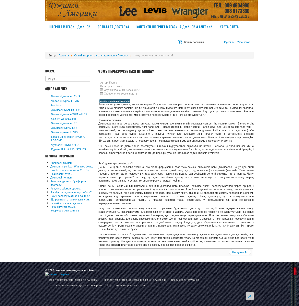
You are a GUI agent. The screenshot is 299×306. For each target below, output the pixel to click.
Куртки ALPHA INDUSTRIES (68, 149)
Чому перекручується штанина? (70, 196)
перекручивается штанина (115, 100)
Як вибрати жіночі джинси (66, 203)
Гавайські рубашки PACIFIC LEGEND (68, 138)
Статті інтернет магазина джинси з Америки (75, 285)
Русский (229, 42)
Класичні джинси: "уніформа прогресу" (68, 183)
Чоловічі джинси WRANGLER (69, 114)
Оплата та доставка (113, 27)
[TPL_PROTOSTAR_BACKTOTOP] (250, 296)
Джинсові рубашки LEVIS (66, 110)
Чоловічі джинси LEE (64, 123)
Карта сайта (229, 27)
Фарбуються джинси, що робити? (71, 192)
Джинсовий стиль (61, 174)
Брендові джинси (61, 163)
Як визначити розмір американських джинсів (65, 208)
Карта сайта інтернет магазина (126, 285)
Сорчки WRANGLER (63, 119)
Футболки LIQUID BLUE (65, 145)
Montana (56, 105)
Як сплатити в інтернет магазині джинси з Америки (134, 280)
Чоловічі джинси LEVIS (65, 96)
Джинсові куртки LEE (64, 128)
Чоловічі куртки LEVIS (65, 101)
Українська (243, 42)
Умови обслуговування (185, 280)
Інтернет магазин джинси (70, 27)
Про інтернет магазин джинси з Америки (72, 280)
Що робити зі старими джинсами (70, 199)
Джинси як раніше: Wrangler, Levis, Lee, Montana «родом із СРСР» (71, 168)
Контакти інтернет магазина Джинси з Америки (174, 27)
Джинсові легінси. (61, 177)
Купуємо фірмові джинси (65, 188)
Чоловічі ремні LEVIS (64, 132)
